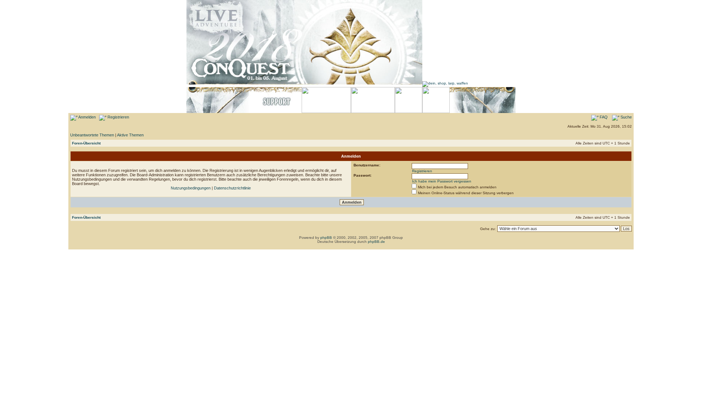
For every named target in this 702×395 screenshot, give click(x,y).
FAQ (603, 117)
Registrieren (117, 117)
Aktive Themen (130, 135)
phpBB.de (376, 242)
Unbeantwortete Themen (92, 135)
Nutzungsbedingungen (191, 188)
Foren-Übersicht (86, 143)
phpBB (326, 238)
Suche (625, 117)
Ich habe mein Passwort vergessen (441, 181)
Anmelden (87, 117)
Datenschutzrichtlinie (232, 188)
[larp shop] (445, 83)
